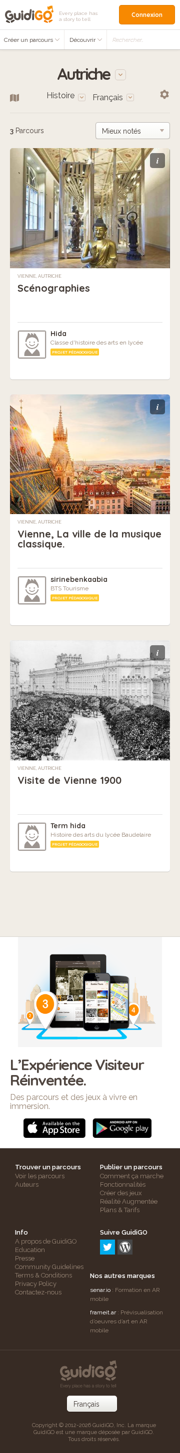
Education (30, 1250)
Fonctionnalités (123, 1184)
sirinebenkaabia (79, 579)
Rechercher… (128, 39)
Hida (58, 333)
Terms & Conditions (43, 1275)
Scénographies (54, 288)
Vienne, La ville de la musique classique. (90, 539)
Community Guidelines (49, 1267)
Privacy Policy (35, 1283)
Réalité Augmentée (129, 1201)
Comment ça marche (132, 1176)
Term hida (68, 825)
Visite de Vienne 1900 (70, 780)
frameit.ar (103, 1312)
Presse (24, 1258)
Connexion (147, 14)
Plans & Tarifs (120, 1210)
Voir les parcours (39, 1176)
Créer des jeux (121, 1193)
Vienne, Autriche (40, 276)
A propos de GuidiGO (46, 1241)
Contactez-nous (38, 1292)
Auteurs (26, 1184)
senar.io (100, 1289)
